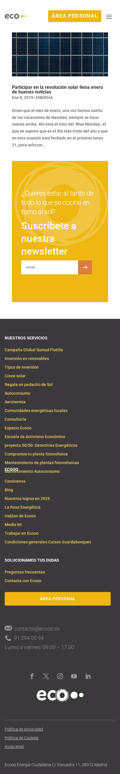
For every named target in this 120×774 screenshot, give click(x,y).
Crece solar (15, 376)
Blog (9, 490)
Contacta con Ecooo (23, 581)
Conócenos (15, 481)
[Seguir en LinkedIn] (88, 676)
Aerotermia (15, 402)
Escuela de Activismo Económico (35, 437)
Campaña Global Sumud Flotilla (34, 350)
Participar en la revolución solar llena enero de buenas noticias (57, 89)
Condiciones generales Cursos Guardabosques (48, 542)
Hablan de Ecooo (20, 516)
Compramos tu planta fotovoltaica (36, 454)
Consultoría (15, 419)
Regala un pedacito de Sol (29, 385)
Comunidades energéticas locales (36, 411)
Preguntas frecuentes (25, 572)
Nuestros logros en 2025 (27, 499)
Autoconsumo (17, 393)
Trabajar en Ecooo (21, 533)
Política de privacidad (24, 729)
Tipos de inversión (22, 367)
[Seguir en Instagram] (60, 676)
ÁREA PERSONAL (75, 16)
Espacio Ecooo (18, 428)
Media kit (13, 525)
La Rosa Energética (22, 507)
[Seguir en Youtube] (74, 676)
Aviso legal (14, 746)
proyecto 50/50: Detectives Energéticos (41, 445)
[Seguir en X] (46, 676)
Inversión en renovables (27, 358)
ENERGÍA (44, 97)
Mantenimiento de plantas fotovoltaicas (42, 463)
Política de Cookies (21, 738)
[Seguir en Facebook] (32, 676)
